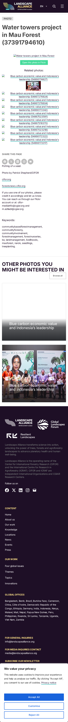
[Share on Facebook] (5, 161)
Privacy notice (48, 682)
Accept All (34, 697)
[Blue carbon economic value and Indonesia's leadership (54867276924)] (34, 96)
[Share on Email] (30, 161)
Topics (8, 577)
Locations (10, 534)
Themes (9, 571)
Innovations (11, 583)
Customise (34, 706)
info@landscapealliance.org (19, 641)
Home (8, 514)
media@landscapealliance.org (21, 653)
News (8, 539)
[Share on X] (11, 161)
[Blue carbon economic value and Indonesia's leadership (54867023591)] (34, 116)
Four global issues (14, 566)
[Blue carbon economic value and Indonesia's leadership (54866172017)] (34, 143)
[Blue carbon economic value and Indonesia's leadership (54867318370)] (34, 123)
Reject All (34, 714)
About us (10, 519)
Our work (10, 524)
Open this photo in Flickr (34, 62)
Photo (7, 18)
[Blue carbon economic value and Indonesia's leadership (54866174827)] (34, 79)
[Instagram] (24, 161)
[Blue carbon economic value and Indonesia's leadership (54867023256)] (34, 129)
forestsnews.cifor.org (13, 185)
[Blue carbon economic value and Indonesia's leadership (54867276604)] (34, 103)
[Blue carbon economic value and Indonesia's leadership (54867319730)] (34, 90)
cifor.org (6, 179)
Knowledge (11, 529)
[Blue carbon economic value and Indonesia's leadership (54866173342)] (34, 110)
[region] (34, 692)
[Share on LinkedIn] (17, 161)
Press (8, 549)
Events (8, 544)
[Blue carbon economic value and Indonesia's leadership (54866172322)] (34, 136)
